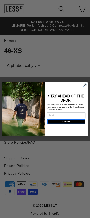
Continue (66, 121)
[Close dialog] (85, 85)
